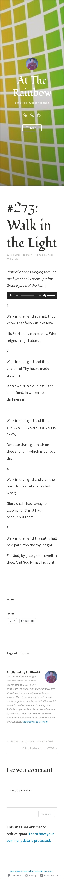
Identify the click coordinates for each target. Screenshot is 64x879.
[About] (25, 115)
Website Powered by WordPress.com (31, 871)
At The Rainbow (32, 86)
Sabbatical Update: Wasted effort (29, 742)
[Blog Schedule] (32, 115)
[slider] (51, 295)
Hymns (24, 653)
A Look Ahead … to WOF (38, 749)
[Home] (39, 115)
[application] (32, 295)
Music (29, 255)
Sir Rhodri (15, 255)
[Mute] (44, 295)
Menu (34, 128)
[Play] (10, 295)
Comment (46, 814)
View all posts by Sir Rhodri (35, 721)
